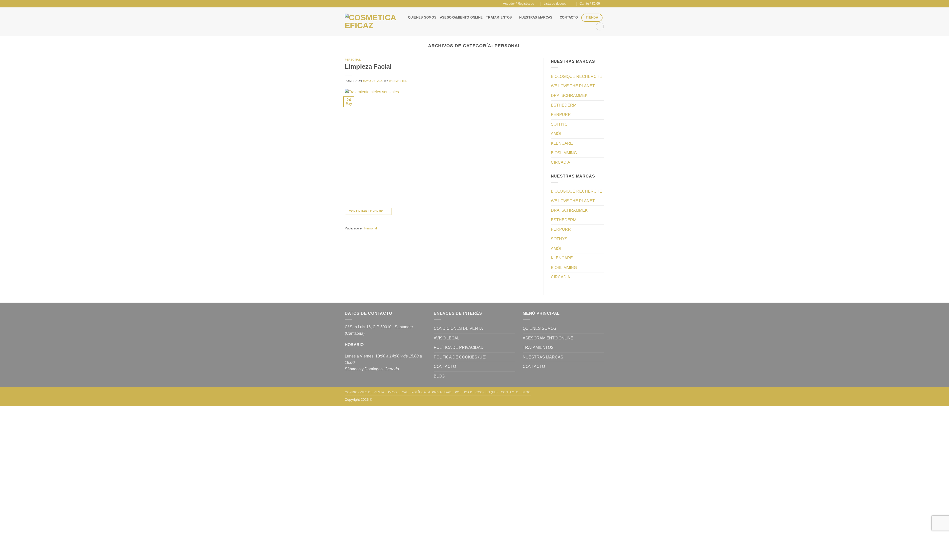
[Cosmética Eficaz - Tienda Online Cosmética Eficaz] (371, 22)
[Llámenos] (361, 3)
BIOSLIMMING (564, 153)
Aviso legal (446, 338)
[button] (518, 3)
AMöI (556, 134)
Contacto (569, 17)
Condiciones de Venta (458, 328)
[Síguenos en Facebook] (347, 3)
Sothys (559, 124)
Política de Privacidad (459, 347)
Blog (439, 376)
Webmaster (398, 80)
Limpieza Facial (368, 66)
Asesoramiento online (461, 17)
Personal (353, 59)
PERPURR (561, 114)
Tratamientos (499, 17)
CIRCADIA (560, 162)
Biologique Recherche (576, 76)
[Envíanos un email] (356, 3)
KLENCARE (562, 143)
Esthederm (563, 105)
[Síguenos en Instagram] (351, 3)
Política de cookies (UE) (460, 357)
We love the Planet (573, 86)
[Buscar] (600, 26)
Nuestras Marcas (536, 17)
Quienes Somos (422, 17)
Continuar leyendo (368, 211)
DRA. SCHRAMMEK (569, 95)
